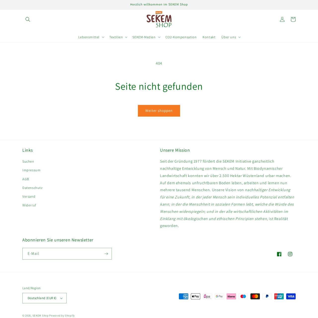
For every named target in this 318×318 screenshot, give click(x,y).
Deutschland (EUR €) (42, 298)
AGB (25, 179)
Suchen (28, 161)
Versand (28, 196)
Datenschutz (32, 187)
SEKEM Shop (41, 315)
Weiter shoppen (159, 110)
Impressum (31, 170)
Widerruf (29, 205)
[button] (27, 19)
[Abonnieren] (106, 254)
